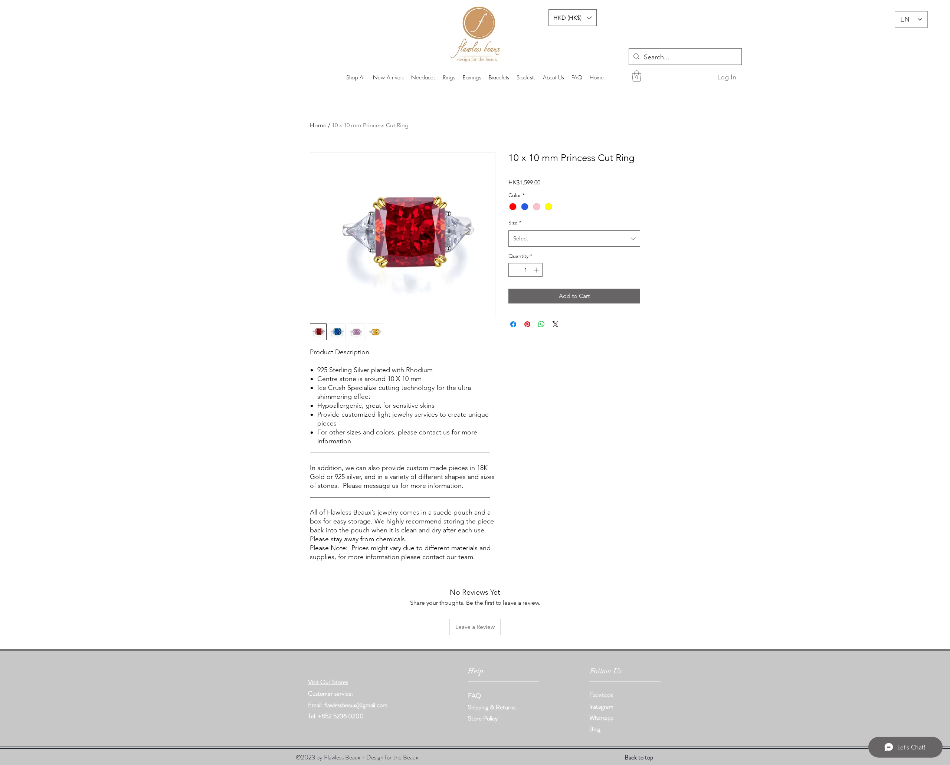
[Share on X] (555, 324)
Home (318, 125)
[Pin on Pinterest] (527, 324)
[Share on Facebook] (513, 324)
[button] (636, 76)
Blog (594, 729)
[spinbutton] (525, 269)
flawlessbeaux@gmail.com (355, 704)
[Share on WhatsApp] (541, 324)
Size (514, 222)
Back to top (639, 757)
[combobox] (574, 238)
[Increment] (536, 269)
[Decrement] (514, 269)
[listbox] (572, 17)
